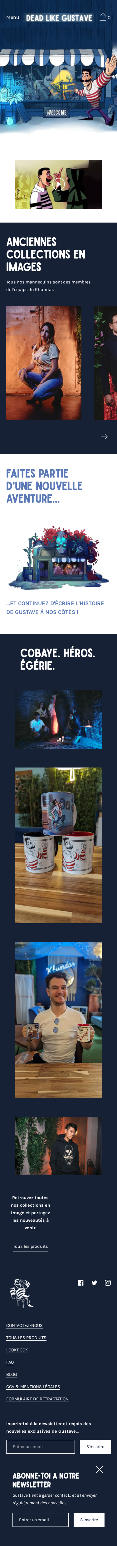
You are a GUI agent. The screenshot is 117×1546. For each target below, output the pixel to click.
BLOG (11, 1374)
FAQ (10, 1362)
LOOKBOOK (17, 1350)
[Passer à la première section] (59, 134)
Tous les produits (30, 1246)
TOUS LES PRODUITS (26, 1337)
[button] (104, 18)
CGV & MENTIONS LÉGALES (33, 1386)
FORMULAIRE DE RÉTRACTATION (37, 1399)
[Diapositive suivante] (104, 437)
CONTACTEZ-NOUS (24, 1325)
